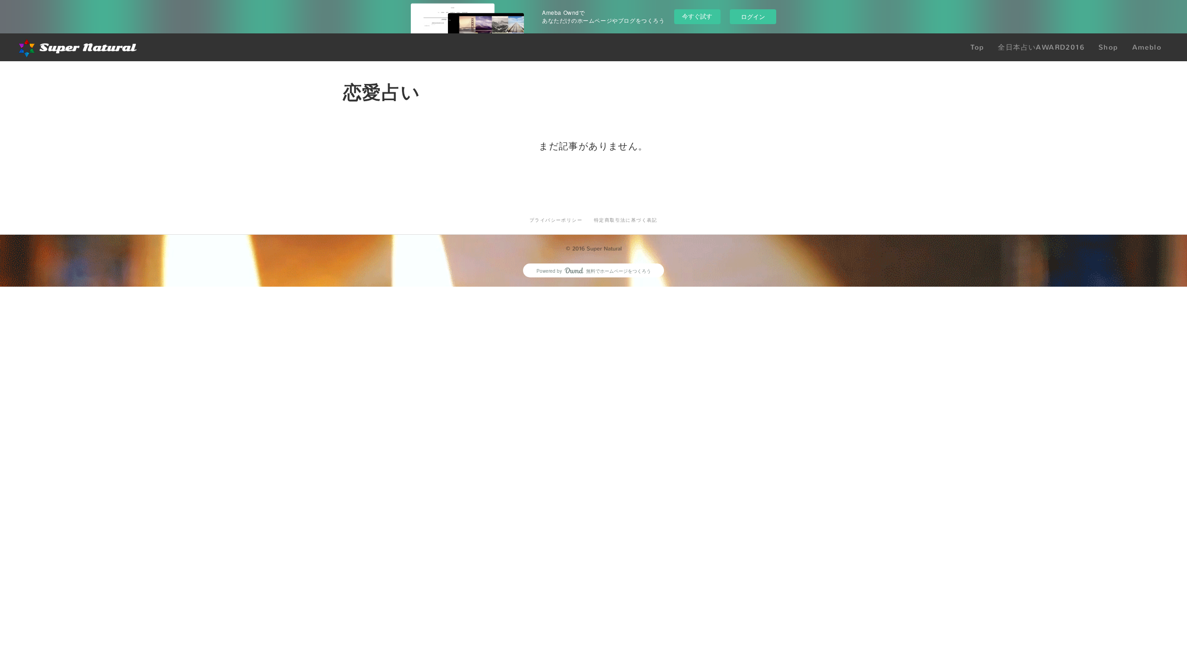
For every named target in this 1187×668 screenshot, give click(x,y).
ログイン (753, 16)
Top (977, 47)
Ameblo (1146, 47)
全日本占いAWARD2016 (1041, 47)
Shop (1108, 47)
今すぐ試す (697, 16)
